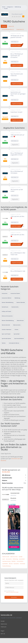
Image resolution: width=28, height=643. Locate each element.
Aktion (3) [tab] (11, 26)
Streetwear (22, 563)
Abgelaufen (15, 144)
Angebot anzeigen (17, 65)
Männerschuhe (14, 556)
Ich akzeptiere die (12, 591)
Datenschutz (4, 624)
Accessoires (9, 559)
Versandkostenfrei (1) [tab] (8, 29)
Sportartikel (22, 559)
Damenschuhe (5, 556)
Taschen (11, 563)
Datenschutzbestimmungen (12, 592)
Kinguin (2, 631)
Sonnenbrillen (20, 561)
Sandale (20, 556)
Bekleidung (18, 7)
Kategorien (10, 7)
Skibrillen (13, 561)
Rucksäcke (16, 563)
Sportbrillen (5, 563)
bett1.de (3, 633)
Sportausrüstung (6, 561)
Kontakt (3, 621)
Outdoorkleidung (6, 566)
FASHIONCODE (15, 458)
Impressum (3, 627)
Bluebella (3, 460)
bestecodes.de (6, 615)
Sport (3, 559)
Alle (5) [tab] (4, 26)
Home (3, 7)
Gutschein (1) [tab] (20, 29)
